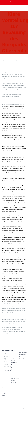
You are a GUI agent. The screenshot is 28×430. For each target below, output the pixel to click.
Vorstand (4, 393)
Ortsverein (4, 391)
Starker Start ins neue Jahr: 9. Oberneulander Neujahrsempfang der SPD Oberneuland (14, 375)
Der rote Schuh (22, 354)
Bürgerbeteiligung (22, 352)
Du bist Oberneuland (22, 357)
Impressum (17, 410)
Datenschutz (11, 410)
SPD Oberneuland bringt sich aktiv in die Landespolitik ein (14, 359)
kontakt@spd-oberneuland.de (6, 369)
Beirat (3, 395)
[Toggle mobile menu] (25, 8)
